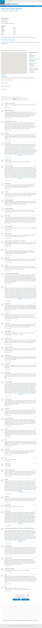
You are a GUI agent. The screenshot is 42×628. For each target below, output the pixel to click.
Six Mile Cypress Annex (33, 68)
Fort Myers (31, 54)
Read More (21, 155)
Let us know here (24, 50)
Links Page (6, 42)
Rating (17, 599)
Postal (11, 3)
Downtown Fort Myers (33, 63)
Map (26, 599)
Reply (9, 107)
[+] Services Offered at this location (8, 39)
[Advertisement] (21, 14)
